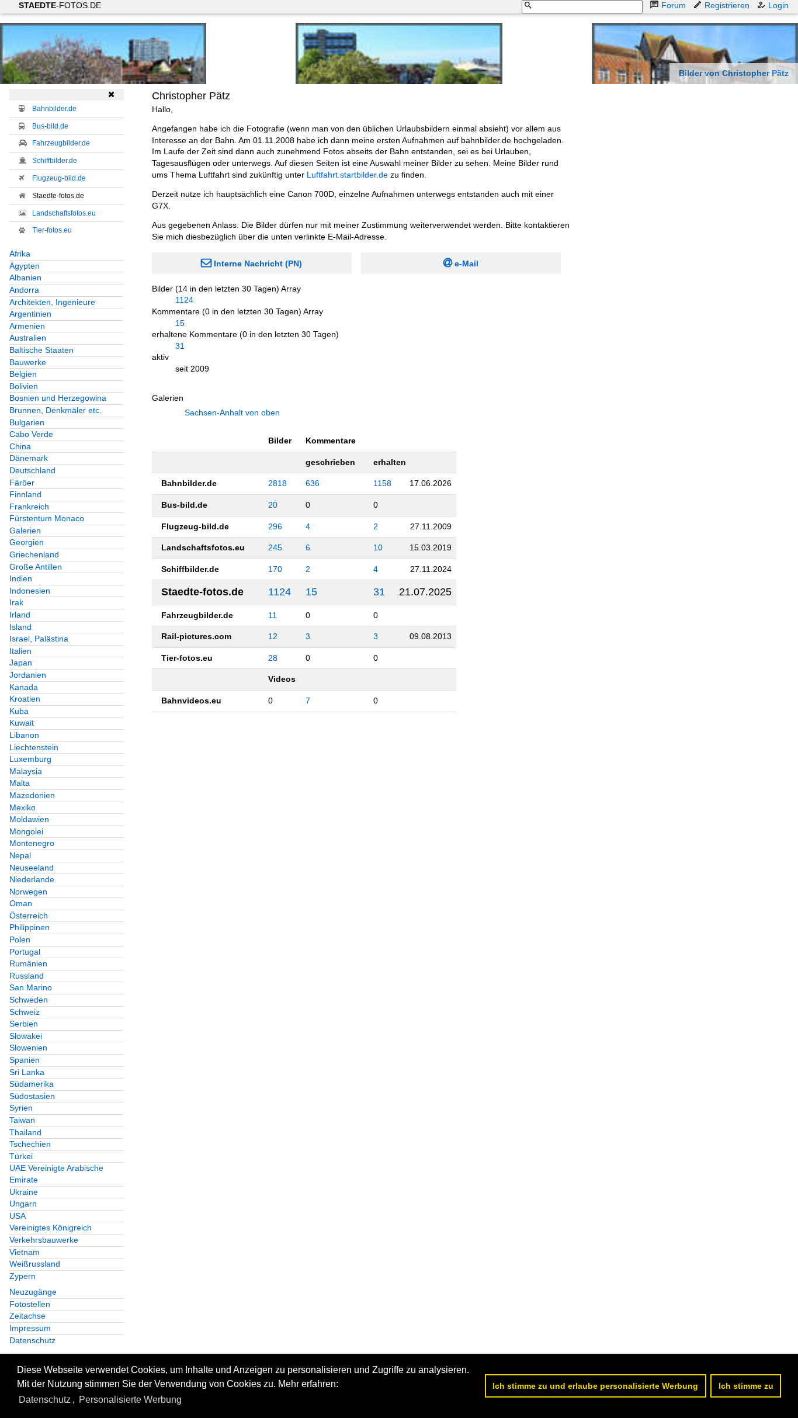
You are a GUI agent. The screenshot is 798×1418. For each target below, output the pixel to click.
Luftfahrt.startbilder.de (347, 174)
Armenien (27, 326)
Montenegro (31, 843)
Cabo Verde (31, 434)
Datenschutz (32, 1340)
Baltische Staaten (41, 350)
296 (275, 526)
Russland (26, 975)
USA (17, 1216)
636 (313, 483)
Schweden (28, 999)
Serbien (23, 1023)
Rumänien (28, 963)
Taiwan (22, 1120)
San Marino (30, 987)
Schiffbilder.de (54, 161)
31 (180, 346)
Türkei (21, 1156)
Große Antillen (35, 566)
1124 (184, 299)
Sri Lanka (26, 1072)
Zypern (22, 1276)
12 (272, 636)
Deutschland (32, 470)
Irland (19, 614)
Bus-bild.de (50, 126)
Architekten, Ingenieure (52, 302)
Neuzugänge (33, 1291)
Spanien (24, 1060)
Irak (16, 602)
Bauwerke (27, 362)
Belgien (23, 374)
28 (272, 658)
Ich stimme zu (746, 1386)
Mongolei (26, 831)
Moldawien (29, 819)
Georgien (26, 542)
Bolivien (23, 386)
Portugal (24, 951)
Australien (27, 337)
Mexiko (22, 807)
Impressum (30, 1328)
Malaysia (25, 771)
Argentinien (30, 313)
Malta (19, 783)
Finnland (25, 494)
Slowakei (25, 1036)
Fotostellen (29, 1304)
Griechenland (34, 554)
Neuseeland (31, 867)
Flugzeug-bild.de (59, 178)
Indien (20, 578)
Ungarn (23, 1203)
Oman (20, 903)
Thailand (25, 1132)
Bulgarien (26, 422)
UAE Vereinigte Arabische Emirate (56, 1173)
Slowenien (28, 1047)
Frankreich (29, 506)
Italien (20, 651)
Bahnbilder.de (54, 109)
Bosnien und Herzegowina (57, 398)
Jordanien (27, 674)
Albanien (25, 277)
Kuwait (21, 722)
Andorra (24, 289)
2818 (277, 483)
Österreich (28, 915)
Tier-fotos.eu (52, 230)
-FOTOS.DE (60, 5)
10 (378, 547)
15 (180, 323)
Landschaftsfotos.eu (64, 213)
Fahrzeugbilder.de (61, 143)
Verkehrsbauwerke (43, 1239)
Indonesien (29, 590)
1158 (382, 483)
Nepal (20, 855)
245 (275, 547)
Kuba (19, 711)
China (20, 446)
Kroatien (24, 698)
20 (272, 504)
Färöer (21, 482)
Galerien (25, 530)
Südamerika (31, 1083)
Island (20, 627)
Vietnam (24, 1252)
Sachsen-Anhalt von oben (232, 412)
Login (778, 5)
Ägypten (24, 266)
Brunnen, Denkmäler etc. (55, 410)
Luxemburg (30, 759)
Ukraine (23, 1192)
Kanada (23, 687)
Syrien (21, 1107)
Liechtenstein (33, 747)
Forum (673, 5)
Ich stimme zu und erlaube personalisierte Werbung (595, 1386)
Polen (19, 939)
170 (275, 569)
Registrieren (727, 5)
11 (272, 615)
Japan (20, 662)
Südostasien (32, 1096)
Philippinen (29, 927)
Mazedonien (32, 795)
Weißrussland (34, 1263)
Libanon (24, 735)
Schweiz (24, 1012)
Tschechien (30, 1144)
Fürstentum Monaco (46, 518)
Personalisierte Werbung (130, 1400)
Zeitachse (27, 1315)
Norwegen (28, 891)
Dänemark (28, 458)
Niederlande (31, 879)
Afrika (19, 253)
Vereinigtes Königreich (50, 1227)
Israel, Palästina (38, 638)
